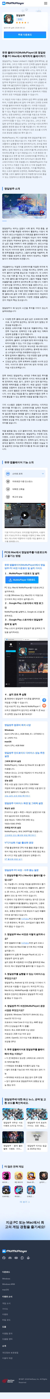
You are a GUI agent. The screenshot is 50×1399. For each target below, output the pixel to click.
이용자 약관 (7, 1358)
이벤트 (5, 1314)
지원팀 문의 (7, 1333)
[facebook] (4, 1258)
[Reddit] (22, 1258)
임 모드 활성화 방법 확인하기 (23, 835)
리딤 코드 (6, 1320)
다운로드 (25, 918)
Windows (6, 1279)
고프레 (7, 835)
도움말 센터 (7, 1339)
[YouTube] (16, 1258)
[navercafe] (28, 1258)
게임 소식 (6, 1303)
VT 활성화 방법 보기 (13, 859)
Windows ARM (8, 1284)
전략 (20, 19)
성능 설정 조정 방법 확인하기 (17, 796)
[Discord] (10, 1258)
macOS (5, 1290)
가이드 (5, 1309)
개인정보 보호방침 (10, 1352)
